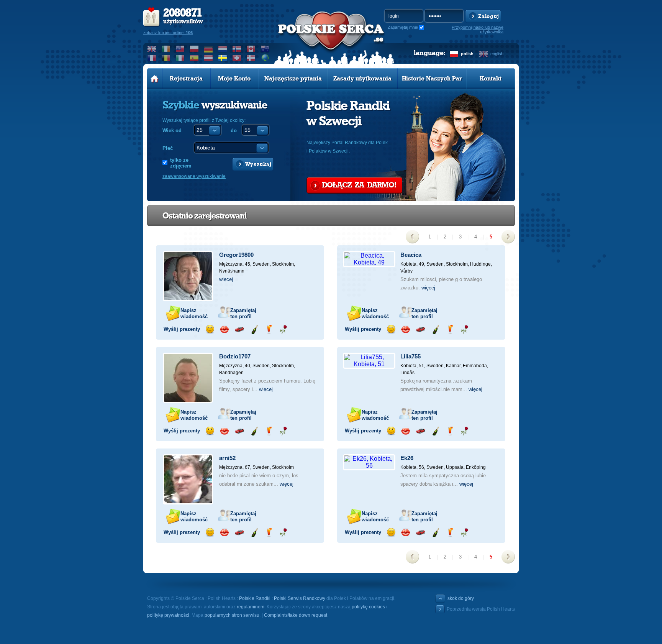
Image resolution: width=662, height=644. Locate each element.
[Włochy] (180, 58)
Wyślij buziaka (224, 329)
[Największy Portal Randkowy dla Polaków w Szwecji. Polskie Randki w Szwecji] (331, 38)
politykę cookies (368, 607)
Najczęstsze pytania (293, 79)
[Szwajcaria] (237, 58)
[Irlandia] (166, 49)
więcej (226, 279)
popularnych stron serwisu (232, 615)
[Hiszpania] (194, 58)
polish (467, 53)
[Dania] (251, 58)
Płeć (167, 148)
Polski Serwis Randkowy (299, 598)
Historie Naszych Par (432, 79)
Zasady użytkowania (362, 79)
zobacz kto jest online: (168, 32)
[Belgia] (166, 58)
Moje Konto (234, 79)
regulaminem (250, 607)
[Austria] (208, 58)
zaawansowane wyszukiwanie (194, 176)
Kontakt (490, 79)
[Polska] (194, 49)
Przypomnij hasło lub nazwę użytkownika (477, 29)
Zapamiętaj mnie (403, 27)
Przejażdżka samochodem (239, 329)
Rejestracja (186, 79)
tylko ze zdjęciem (181, 163)
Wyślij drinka (268, 329)
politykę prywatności (168, 615)
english (496, 53)
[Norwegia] (237, 49)
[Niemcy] (208, 49)
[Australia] (265, 49)
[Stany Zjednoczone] (180, 49)
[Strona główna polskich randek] (154, 78)
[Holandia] (223, 49)
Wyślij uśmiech (209, 329)
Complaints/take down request (295, 615)
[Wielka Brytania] (152, 49)
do (234, 130)
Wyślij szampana (254, 329)
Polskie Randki (254, 598)
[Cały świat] (265, 58)
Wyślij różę (283, 329)
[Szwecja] (223, 58)
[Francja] (152, 58)
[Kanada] (251, 49)
